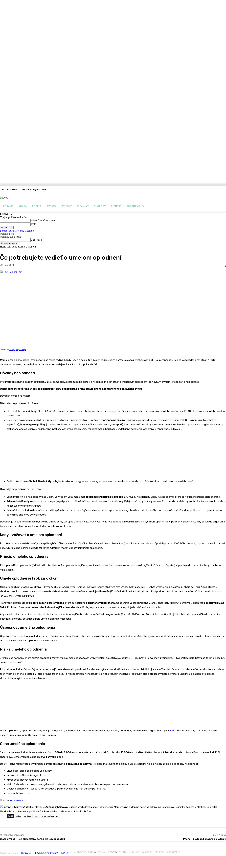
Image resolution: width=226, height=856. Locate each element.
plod (37, 816)
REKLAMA (26, 853)
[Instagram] (224, 190)
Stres (173, 730)
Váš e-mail (36, 239)
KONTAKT (65, 853)
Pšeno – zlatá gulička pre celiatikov (204, 838)
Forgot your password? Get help (17, 230)
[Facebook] (220, 190)
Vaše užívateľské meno (43, 220)
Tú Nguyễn (13, 350)
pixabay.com (17, 800)
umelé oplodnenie (50, 816)
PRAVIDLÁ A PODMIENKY (46, 853)
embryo (27, 816)
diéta (18, 816)
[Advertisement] (25, 454)
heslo (33, 224)
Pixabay (22, 350)
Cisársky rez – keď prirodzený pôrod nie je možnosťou (32, 838)
